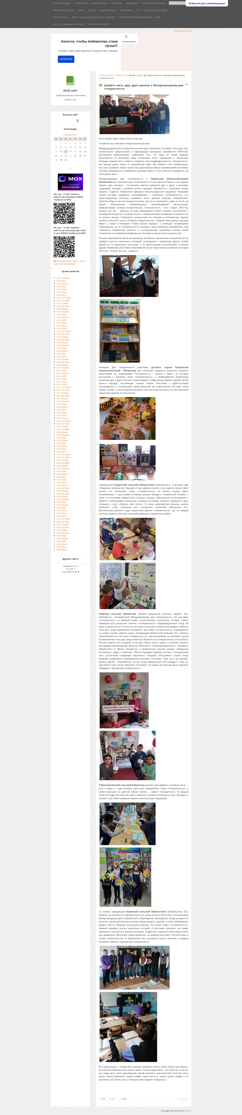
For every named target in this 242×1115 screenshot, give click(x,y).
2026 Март (61, 535)
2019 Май (61, 320)
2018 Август (62, 295)
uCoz (189, 1110)
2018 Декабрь (63, 306)
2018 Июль (61, 292)
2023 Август (62, 451)
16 (126, 75)
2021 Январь (62, 365)
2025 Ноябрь (62, 524)
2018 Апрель (62, 283)
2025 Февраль (63, 499)
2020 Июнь (61, 356)
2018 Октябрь (63, 300)
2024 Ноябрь (62, 491)
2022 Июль (61, 415)
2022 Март (61, 404)
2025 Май (61, 507)
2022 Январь (62, 398)
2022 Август (62, 418)
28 (56, 160)
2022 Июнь (61, 412)
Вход (189, 31)
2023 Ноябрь (62, 460)
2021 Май (61, 376)
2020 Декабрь (63, 362)
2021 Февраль (63, 367)
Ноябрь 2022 (70, 134)
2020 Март (61, 348)
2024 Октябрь (63, 488)
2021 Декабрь (63, 395)
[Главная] (70, 84)
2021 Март (61, 370)
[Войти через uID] (58, 121)
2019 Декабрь (63, 339)
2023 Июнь (61, 446)
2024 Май (61, 477)
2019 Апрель (62, 317)
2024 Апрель (62, 474)
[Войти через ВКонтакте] (63, 121)
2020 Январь (62, 342)
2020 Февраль (63, 345)
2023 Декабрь (63, 463)
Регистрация (179, 31)
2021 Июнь (61, 379)
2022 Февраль (63, 401)
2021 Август (62, 384)
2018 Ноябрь (62, 303)
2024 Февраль (63, 468)
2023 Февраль (63, 435)
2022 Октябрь (63, 423)
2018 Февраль (63, 278)
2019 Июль (61, 325)
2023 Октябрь (63, 457)
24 (70, 155)
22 (61, 155)
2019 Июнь (61, 323)
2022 (111, 75)
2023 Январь (62, 432)
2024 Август (62, 485)
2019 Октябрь (63, 334)
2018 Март (61, 281)
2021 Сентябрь (63, 387)
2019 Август (62, 328)
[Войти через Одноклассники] (82, 121)
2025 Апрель (62, 505)
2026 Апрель (62, 538)
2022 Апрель (62, 407)
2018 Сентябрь (63, 297)
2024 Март (61, 471)
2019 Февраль (63, 311)
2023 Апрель (62, 440)
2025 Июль (61, 513)
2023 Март (61, 437)
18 (75, 151)
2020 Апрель (62, 351)
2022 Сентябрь (63, 421)
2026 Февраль (63, 533)
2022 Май (61, 409)
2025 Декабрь (63, 527)
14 (56, 151)
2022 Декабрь (63, 429)
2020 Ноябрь (62, 359)
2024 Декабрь (63, 493)
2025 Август (62, 516)
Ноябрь (119, 75)
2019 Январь (62, 309)
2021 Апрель (62, 373)
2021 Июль (61, 381)
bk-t (113, 1099)
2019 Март (61, 314)
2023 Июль (61, 449)
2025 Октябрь (63, 521)
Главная (103, 75)
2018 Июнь (61, 289)
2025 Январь (62, 496)
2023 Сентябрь (63, 454)
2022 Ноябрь (62, 426)
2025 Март (61, 502)
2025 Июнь (61, 510)
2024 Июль (61, 482)
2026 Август (62, 549)
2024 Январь (62, 465)
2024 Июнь (61, 479)
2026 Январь (62, 530)
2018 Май (61, 286)
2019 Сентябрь (63, 331)
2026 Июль (61, 547)
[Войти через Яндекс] (73, 121)
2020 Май (61, 353)
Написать (66, 59)
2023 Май (61, 443)
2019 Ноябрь (62, 337)
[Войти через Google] (77, 120)
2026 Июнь (61, 544)
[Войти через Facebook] (68, 121)
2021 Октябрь (63, 390)
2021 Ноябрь (62, 393)
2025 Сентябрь (63, 519)
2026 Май (61, 541)
